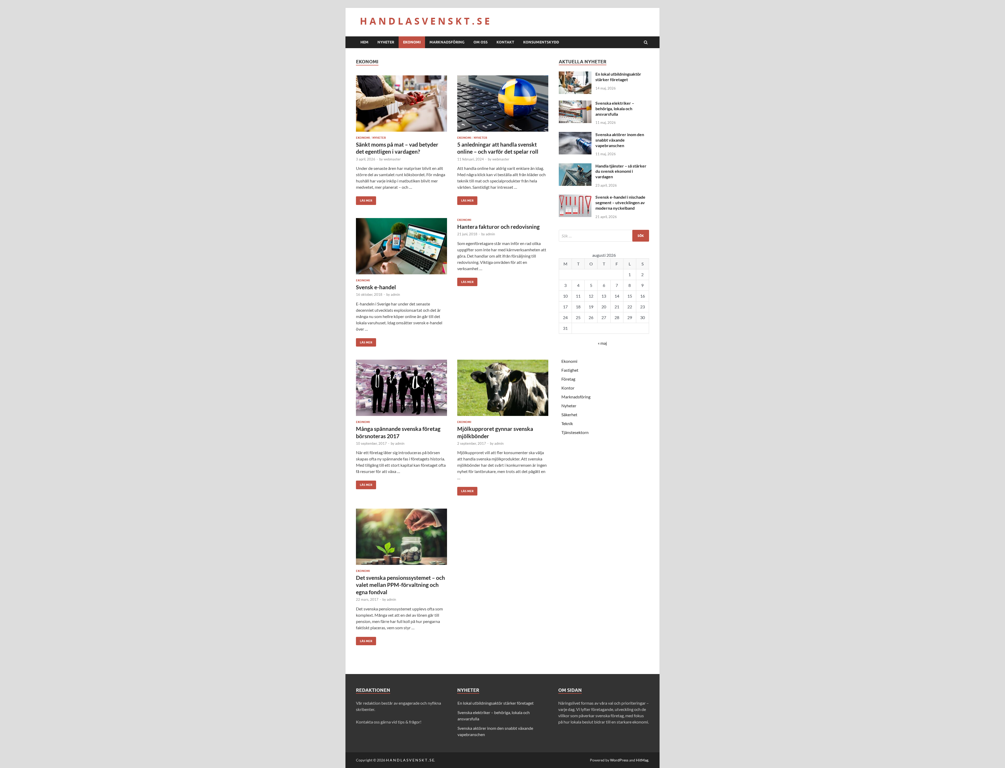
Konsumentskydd (541, 42)
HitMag (642, 760)
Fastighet (569, 370)
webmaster (392, 159)
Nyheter (385, 42)
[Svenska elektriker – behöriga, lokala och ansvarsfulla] (575, 103)
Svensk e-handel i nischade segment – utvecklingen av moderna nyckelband (620, 202)
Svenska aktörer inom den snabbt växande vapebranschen (619, 140)
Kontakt (505, 42)
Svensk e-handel (376, 287)
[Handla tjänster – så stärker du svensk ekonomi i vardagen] (575, 166)
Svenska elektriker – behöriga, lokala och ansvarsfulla (614, 108)
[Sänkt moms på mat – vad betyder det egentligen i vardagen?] (401, 105)
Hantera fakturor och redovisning (498, 226)
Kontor (567, 387)
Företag (568, 378)
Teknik (567, 423)
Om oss (480, 42)
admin (395, 294)
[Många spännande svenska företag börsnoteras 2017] (401, 390)
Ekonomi (412, 42)
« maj (602, 343)
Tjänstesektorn (575, 432)
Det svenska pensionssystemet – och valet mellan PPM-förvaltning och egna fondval (400, 584)
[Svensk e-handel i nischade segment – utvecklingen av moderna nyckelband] (575, 197)
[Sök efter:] (604, 236)
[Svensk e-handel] (401, 248)
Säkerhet (569, 414)
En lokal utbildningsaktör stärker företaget (618, 76)
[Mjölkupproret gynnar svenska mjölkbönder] (502, 390)
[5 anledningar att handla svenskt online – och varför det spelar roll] (502, 105)
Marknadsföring (447, 42)
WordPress (619, 760)
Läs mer (364, 199)
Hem (364, 42)
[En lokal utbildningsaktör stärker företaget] (575, 74)
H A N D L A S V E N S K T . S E (425, 21)
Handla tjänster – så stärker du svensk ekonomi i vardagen (620, 171)
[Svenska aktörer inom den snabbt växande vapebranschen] (575, 134)
